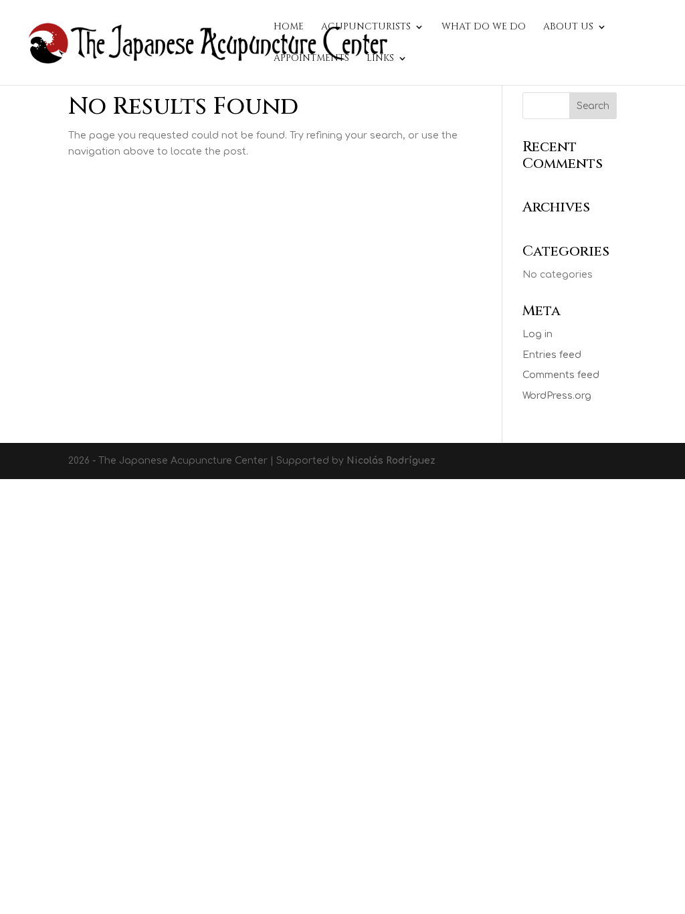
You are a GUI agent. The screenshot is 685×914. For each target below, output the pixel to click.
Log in (537, 334)
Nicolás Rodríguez (391, 461)
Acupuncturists (366, 27)
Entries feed (551, 355)
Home (289, 27)
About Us (568, 27)
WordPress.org (556, 396)
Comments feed (560, 375)
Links (380, 59)
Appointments (311, 59)
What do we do (484, 27)
